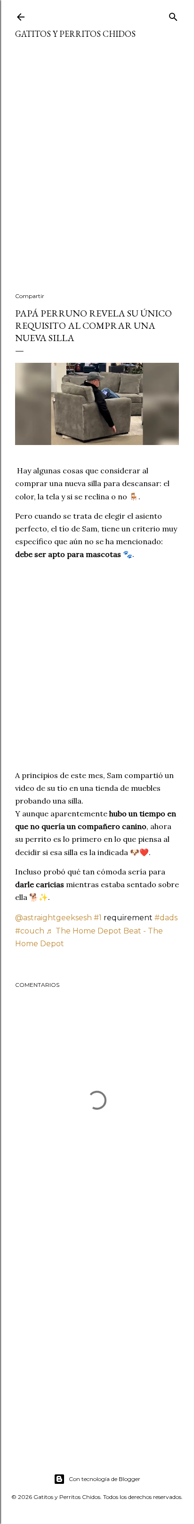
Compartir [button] (29, 296)
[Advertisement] (97, 171)
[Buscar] (173, 15)
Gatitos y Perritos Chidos (75, 33)
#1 (98, 917)
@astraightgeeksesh (53, 917)
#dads (166, 917)
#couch (29, 930)
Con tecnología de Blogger (104, 1478)
